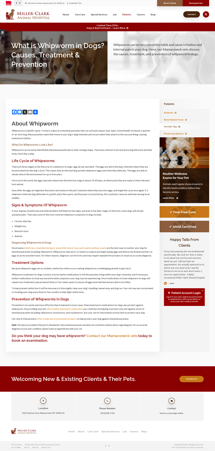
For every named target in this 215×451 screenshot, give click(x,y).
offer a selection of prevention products (57, 318)
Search (26, 447)
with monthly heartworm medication (64, 308)
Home (71, 431)
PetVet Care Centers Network (191, 447)
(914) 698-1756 (75, 3)
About (66, 14)
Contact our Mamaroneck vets (111, 336)
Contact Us (191, 379)
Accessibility (16, 447)
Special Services (99, 14)
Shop (153, 14)
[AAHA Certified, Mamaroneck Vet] (184, 226)
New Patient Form (174, 120)
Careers (141, 14)
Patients (126, 14)
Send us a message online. (172, 413)
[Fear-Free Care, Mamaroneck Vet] (184, 212)
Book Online (170, 3)
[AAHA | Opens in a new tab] (10, 3)
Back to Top (46, 447)
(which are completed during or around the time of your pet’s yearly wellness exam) (65, 247)
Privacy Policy (16, 445)
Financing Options (174, 134)
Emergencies (196, 3)
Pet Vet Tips (170, 126)
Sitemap (35, 447)
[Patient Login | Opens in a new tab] (184, 297)
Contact (192, 14)
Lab (115, 14)
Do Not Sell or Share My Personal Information (42, 445)
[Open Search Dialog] (206, 14)
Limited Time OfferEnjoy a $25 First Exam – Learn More (106, 26)
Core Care (80, 14)
